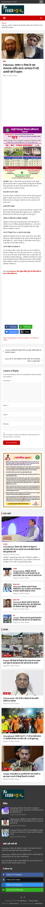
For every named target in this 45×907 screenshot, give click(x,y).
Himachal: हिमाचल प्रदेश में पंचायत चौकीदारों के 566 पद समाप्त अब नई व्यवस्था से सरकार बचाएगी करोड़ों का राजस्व (27, 589)
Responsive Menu (41, 2)
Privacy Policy (33, 901)
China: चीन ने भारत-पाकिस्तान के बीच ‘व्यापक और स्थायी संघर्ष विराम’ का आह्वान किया (22, 360)
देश (9, 693)
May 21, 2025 (7, 75)
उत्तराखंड (5, 544)
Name (5, 405)
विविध (5, 803)
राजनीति (15, 568)
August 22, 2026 (8, 554)
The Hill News (22, 901)
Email (5, 415)
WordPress (39, 903)
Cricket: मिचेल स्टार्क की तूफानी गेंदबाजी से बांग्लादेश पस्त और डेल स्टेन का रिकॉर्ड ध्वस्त (27, 619)
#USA (5, 340)
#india (20, 338)
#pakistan (26, 338)
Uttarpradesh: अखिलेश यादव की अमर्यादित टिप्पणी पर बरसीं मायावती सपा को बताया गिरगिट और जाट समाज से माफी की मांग (27, 573)
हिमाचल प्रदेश (16, 584)
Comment (7, 381)
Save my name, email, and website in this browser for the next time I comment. (21, 436)
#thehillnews (34, 338)
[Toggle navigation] (4, 18)
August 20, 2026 (8, 703)
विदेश (4, 61)
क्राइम (5, 629)
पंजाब (10, 655)
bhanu (15, 75)
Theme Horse (14, 903)
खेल (14, 615)
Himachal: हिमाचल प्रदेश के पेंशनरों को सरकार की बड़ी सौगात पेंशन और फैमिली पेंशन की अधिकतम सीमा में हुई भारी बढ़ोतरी (27, 604)
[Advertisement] (22, 100)
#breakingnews (12, 338)
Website (6, 424)
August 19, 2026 (8, 741)
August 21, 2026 (8, 666)
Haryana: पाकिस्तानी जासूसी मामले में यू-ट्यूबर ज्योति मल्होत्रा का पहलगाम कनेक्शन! (23, 351)
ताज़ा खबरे (7, 513)
